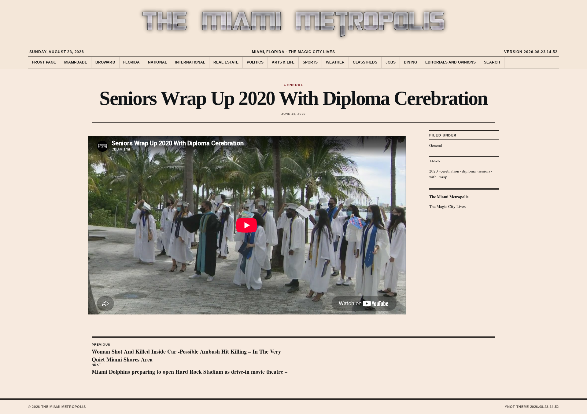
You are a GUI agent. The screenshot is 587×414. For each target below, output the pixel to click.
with (433, 177)
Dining (410, 62)
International (190, 62)
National (157, 62)
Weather (335, 62)
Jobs (391, 62)
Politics (255, 62)
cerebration (450, 171)
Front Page (44, 62)
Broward (105, 62)
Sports (310, 62)
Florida (131, 62)
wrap (443, 177)
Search (492, 62)
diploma (469, 171)
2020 (433, 171)
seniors (484, 171)
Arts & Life (283, 62)
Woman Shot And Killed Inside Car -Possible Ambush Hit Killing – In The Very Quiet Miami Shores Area (186, 353)
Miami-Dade (75, 62)
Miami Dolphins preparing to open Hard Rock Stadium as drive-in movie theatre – (189, 369)
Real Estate (225, 62)
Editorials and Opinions (450, 62)
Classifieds (365, 62)
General (435, 145)
